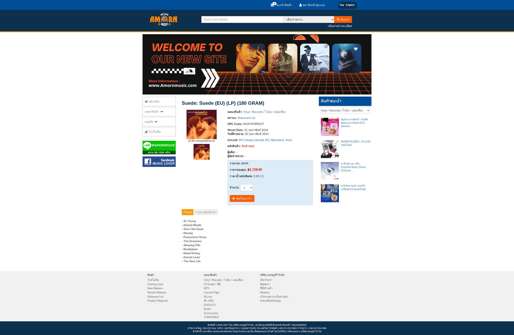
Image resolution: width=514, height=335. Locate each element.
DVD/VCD (209, 304)
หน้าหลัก (153, 101)
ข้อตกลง (264, 292)
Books (207, 308)
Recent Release (157, 292)
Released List (246, 117)
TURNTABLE (211, 317)
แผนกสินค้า (152, 111)
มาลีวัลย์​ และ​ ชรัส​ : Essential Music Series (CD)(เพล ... (353, 167)
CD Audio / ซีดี (212, 284)
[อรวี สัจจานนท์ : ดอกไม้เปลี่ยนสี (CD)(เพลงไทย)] (330, 193)
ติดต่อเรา (265, 284)
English (350, 5)
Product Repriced (158, 300)
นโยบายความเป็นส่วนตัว (274, 296)
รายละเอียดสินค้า (206, 212)
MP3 (206, 288)
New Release (155, 288)
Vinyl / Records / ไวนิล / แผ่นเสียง (265, 111)
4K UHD (208, 300)
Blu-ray (208, 296)
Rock (289, 140)
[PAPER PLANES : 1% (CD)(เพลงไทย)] (330, 149)
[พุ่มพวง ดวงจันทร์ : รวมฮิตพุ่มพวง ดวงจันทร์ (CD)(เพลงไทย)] (330, 127)
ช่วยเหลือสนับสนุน (270, 300)
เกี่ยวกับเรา (266, 280)
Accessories (211, 313)
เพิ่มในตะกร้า (243, 198)
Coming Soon (155, 284)
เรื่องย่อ (187, 212)
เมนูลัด (149, 121)
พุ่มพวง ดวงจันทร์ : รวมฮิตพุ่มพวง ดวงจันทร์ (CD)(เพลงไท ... (354, 123)
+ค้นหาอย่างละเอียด (339, 26)
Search (344, 19)
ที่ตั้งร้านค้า (266, 288)
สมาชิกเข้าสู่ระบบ (313, 5)
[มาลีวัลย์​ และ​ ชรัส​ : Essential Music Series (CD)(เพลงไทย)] (330, 171)
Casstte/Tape (211, 292)
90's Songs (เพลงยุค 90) (254, 140)
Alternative (277, 140)
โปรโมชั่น (154, 131)
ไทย (342, 5)
